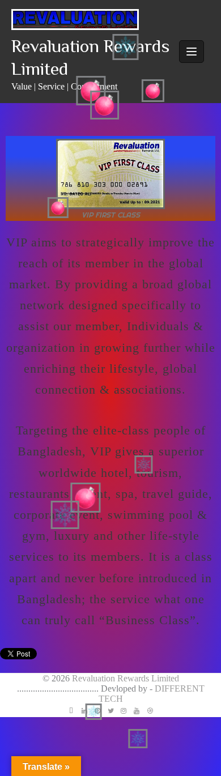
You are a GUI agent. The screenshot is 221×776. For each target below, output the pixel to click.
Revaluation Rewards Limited (125, 678)
